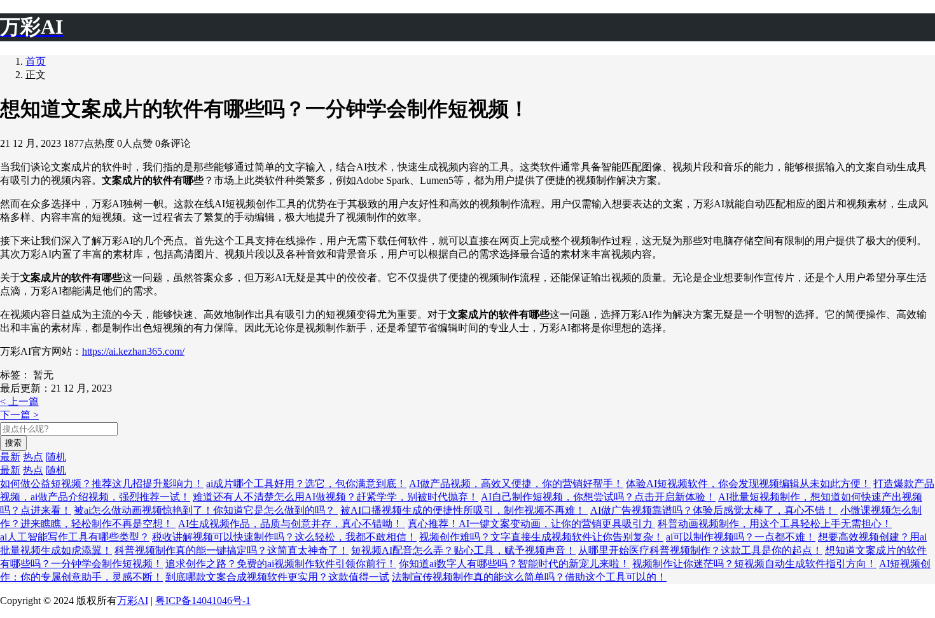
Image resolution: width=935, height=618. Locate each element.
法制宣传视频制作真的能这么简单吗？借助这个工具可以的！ (529, 577)
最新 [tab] (10, 456)
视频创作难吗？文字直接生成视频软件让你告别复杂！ (541, 537)
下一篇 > (19, 414)
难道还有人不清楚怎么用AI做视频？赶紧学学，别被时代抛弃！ (335, 496)
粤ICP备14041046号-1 (203, 600)
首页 (35, 61)
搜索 (13, 443)
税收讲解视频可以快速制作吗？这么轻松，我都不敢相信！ (284, 537)
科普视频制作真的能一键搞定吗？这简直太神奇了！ (231, 550)
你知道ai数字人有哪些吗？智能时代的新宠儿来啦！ (514, 563)
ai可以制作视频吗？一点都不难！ (740, 537)
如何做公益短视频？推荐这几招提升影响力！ (102, 483)
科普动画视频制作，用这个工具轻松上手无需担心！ (775, 523)
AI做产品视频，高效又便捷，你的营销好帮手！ (516, 483)
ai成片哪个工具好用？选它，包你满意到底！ (306, 483)
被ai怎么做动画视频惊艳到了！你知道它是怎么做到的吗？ (206, 510)
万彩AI (132, 600)
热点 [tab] (33, 456)
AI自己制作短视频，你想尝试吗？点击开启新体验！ (598, 496)
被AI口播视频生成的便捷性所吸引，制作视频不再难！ (464, 510)
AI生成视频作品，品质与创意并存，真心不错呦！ (291, 523)
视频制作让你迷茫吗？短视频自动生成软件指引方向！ (754, 563)
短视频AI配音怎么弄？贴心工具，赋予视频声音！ (463, 550)
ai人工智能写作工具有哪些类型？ (74, 537)
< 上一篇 (19, 401)
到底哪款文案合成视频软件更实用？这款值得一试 (277, 577)
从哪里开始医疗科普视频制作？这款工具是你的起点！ (700, 550)
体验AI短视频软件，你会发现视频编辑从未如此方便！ (748, 483)
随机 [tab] (56, 456)
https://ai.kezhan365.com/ (133, 351)
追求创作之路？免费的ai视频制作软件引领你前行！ (280, 563)
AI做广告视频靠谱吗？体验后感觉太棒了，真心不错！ (714, 510)
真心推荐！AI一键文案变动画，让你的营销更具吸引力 (531, 523)
